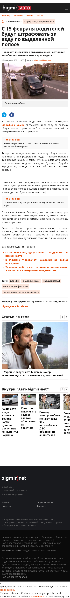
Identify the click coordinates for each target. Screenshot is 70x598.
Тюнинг (29, 15)
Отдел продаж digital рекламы (39, 550)
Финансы (41, 506)
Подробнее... (7, 589)
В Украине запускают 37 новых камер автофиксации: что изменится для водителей (32, 373)
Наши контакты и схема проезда (20, 537)
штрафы (14, 280)
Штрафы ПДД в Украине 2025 (39, 21)
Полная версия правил (14, 576)
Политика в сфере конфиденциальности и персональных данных (31, 544)
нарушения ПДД (51, 280)
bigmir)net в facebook (15, 306)
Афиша (5, 502)
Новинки (18, 15)
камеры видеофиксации (15, 286)
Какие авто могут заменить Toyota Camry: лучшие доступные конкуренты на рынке (10, 422)
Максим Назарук (42, 60)
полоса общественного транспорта (21, 291)
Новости (6, 506)
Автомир (6, 15)
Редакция (47, 537)
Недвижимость (45, 502)
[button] (62, 317)
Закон (40, 15)
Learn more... (38, 596)
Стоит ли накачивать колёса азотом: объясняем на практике (28, 418)
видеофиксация (31, 280)
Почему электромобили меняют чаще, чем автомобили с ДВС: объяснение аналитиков (49, 423)
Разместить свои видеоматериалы (32, 540)
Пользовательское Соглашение (19, 542)
